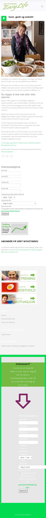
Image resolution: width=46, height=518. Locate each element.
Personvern (6, 206)
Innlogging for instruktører (27, 346)
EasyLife (3, 315)
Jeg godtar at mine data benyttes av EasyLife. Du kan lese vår (22, 210)
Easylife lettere (6, 334)
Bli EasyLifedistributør (8, 319)
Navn (4, 170)
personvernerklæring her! (10, 211)
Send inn (5, 214)
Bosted (4, 188)
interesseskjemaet (7, 152)
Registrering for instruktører (10, 346)
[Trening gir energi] (19, 275)
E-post (4, 176)
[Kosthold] (19, 287)
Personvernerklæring (8, 322)
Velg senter (6, 200)
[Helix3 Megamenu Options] (42, 6)
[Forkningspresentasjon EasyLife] (23, 228)
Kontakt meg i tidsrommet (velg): (12, 194)
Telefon (4, 182)
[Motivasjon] (19, 299)
